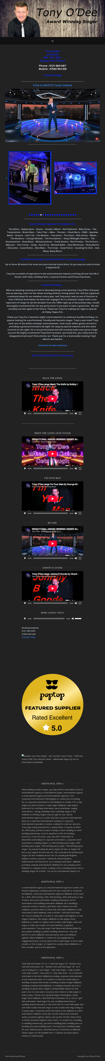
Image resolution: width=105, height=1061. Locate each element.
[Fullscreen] (80, 413)
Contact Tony (28, 637)
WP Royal (21, 1056)
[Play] (25, 413)
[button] (29, 215)
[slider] (78, 618)
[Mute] (76, 413)
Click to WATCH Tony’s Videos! (52, 85)
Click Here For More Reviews (52, 345)
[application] (52, 398)
